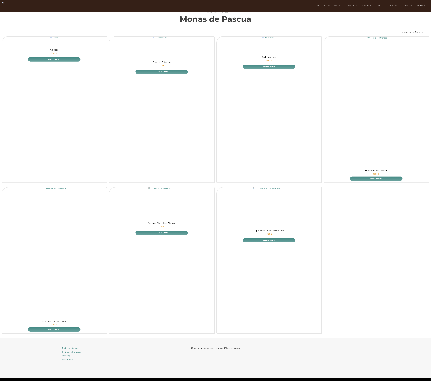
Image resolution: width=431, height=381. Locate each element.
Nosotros (408, 6)
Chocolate (339, 6)
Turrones (394, 6)
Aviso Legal (67, 356)
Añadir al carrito (54, 59)
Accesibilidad (68, 360)
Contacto (421, 6)
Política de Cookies (70, 348)
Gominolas (367, 6)
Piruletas (381, 6)
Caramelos (353, 6)
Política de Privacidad (71, 352)
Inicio (206, 13)
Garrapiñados (323, 6)
